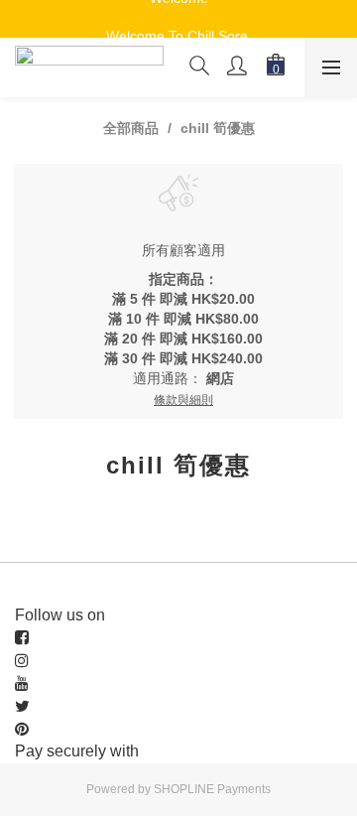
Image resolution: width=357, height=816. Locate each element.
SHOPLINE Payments (212, 789)
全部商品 (131, 128)
